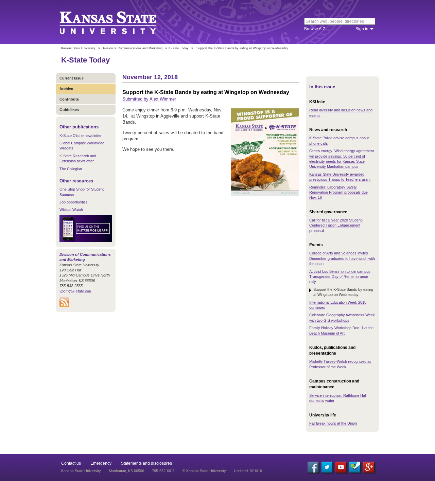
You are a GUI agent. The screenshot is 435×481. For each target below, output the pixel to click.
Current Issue (71, 78)
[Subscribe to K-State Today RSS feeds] (64, 306)
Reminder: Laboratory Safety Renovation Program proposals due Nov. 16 (338, 192)
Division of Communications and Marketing (132, 48)
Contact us (71, 463)
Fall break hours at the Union (333, 423)
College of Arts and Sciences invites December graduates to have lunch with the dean (342, 258)
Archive (66, 89)
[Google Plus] (368, 467)
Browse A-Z (314, 28)
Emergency (100, 463)
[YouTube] (340, 467)
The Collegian (70, 169)
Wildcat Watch (71, 210)
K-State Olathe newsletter (80, 135)
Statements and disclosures (146, 463)
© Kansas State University (204, 471)
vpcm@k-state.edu (75, 291)
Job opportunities (73, 202)
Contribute (69, 99)
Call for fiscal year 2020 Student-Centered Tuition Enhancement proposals (336, 225)
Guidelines (69, 110)
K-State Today (179, 48)
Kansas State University (116, 22)
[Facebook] (313, 467)
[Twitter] (326, 467)
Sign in (361, 28)
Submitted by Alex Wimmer (149, 99)
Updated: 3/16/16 (248, 471)
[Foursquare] (354, 467)
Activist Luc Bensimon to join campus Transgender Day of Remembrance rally (339, 276)
